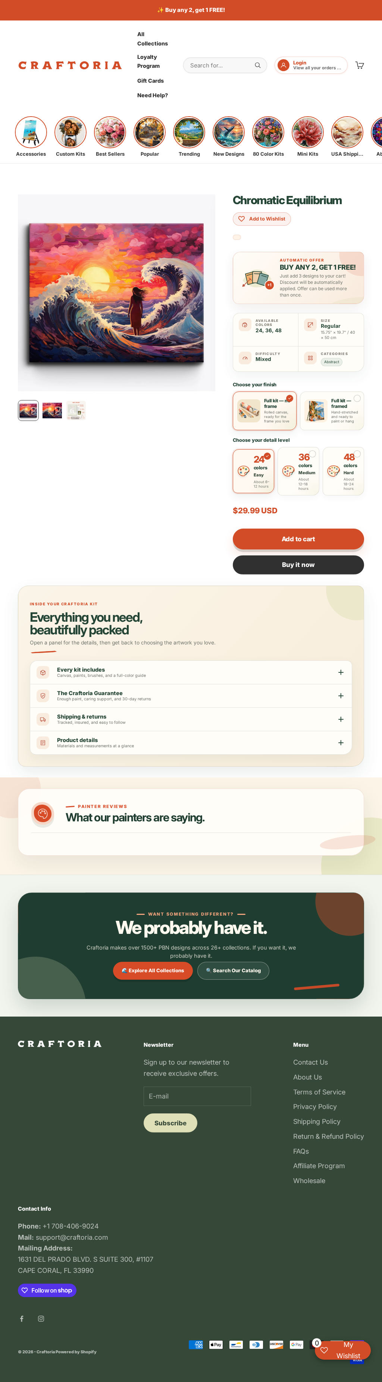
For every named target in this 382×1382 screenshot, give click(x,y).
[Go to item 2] (52, 410)
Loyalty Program (148, 61)
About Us (307, 1077)
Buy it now (298, 564)
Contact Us (310, 1062)
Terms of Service (319, 1092)
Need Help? (152, 95)
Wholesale (309, 1181)
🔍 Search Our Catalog (233, 970)
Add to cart (298, 539)
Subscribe (170, 1123)
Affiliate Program (319, 1166)
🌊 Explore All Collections (153, 970)
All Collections (152, 38)
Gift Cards (150, 80)
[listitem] (31, 136)
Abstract (331, 361)
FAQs (301, 1151)
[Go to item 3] (76, 410)
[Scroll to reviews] (237, 237)
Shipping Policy (317, 1121)
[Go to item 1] (28, 410)
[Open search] (257, 65)
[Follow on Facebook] (21, 1318)
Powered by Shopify (76, 1351)
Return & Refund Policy (328, 1136)
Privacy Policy (315, 1106)
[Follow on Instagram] (41, 1318)
